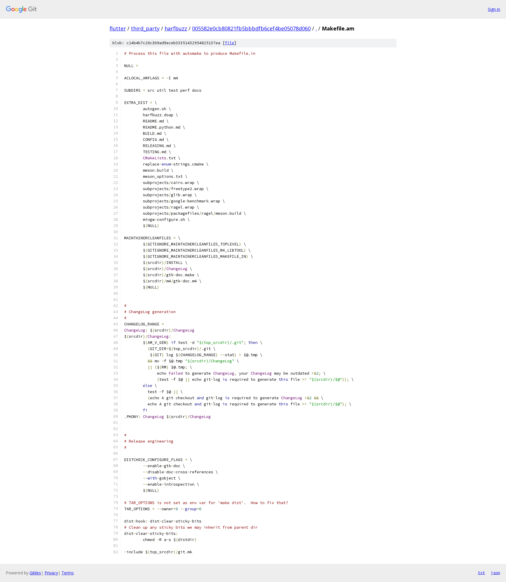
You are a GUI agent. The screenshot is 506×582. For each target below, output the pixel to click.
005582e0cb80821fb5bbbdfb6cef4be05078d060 (251, 28)
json (495, 572)
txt (481, 572)
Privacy (51, 573)
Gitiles (35, 573)
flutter (118, 28)
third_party (145, 28)
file (229, 42)
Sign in (494, 9)
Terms (67, 573)
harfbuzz (176, 28)
